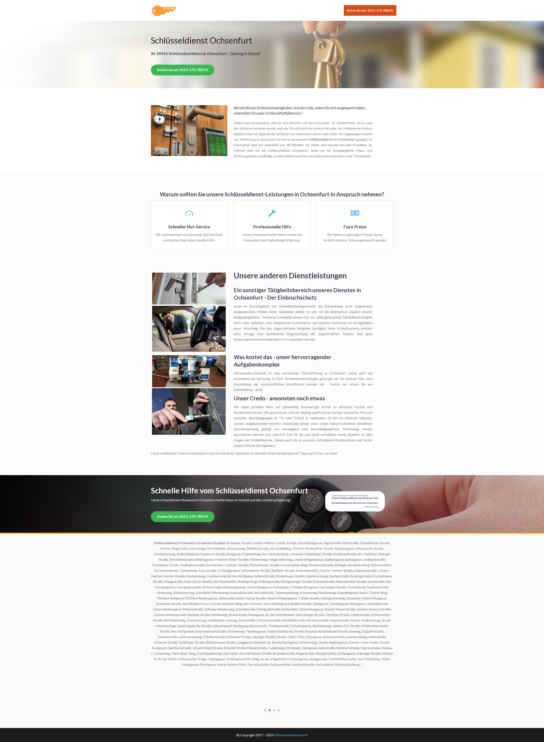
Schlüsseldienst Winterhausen (232, 554)
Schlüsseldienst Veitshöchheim (231, 570)
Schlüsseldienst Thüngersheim (232, 587)
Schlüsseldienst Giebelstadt (233, 720)
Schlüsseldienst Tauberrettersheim (228, 598)
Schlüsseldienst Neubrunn (235, 642)
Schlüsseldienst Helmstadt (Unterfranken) (223, 697)
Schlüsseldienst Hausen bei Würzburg (226, 703)
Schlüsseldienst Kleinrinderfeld (231, 664)
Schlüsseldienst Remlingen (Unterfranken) (223, 637)
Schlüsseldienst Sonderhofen (233, 604)
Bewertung (371, 506)
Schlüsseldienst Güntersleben (232, 709)
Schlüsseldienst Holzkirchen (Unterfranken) (222, 681)
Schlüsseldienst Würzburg (235, 548)
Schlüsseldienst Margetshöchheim (229, 648)
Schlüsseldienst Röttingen (235, 620)
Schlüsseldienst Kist (239, 670)
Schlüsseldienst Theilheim (235, 592)
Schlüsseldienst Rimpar (237, 626)
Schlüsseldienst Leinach (237, 653)
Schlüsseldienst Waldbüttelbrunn (230, 559)
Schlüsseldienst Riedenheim (234, 631)
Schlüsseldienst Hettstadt (235, 692)
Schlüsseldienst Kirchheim (235, 675)
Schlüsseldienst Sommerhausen (231, 609)
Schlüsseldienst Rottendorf (234, 615)
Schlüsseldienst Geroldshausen (231, 725)
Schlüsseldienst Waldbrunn (234, 565)
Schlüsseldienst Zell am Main (233, 543)
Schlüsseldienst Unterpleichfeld (231, 576)
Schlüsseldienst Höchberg (235, 686)
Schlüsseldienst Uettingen (235, 581)
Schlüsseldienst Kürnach (236, 659)
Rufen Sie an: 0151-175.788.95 (370, 10)
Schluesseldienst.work (292, 735)
